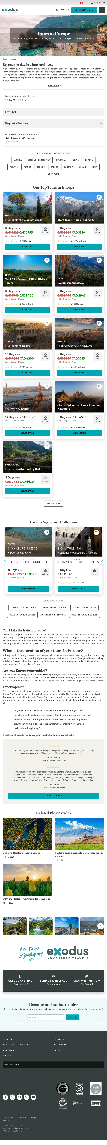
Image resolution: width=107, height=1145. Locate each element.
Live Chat (10, 112)
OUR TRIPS (7, 1056)
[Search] (57, 10)
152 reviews (80, 304)
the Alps (66, 694)
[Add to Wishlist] (47, 197)
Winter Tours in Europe (53, 615)
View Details (27, 247)
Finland (14, 167)
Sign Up (72, 1017)
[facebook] (5, 1097)
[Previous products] (5, 561)
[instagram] (19, 1097)
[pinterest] (26, 1097)
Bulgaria (61, 160)
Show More (53, 174)
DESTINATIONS (60, 1045)
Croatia (75, 160)
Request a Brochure (16, 123)
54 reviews (27, 367)
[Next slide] (100, 926)
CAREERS (57, 1050)
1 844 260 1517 (68, 10)
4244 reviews (28, 138)
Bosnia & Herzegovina (39, 160)
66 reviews (27, 304)
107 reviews (28, 241)
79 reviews (27, 427)
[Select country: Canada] (83, 2)
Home (5, 59)
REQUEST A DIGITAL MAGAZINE (16, 1045)
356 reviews (80, 241)
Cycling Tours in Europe (54, 608)
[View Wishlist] (62, 10)
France (27, 167)
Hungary (68, 167)
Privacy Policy (57, 1026)
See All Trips (53, 503)
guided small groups (47, 674)
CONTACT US (8, 1039)
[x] (12, 1097)
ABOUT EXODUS (9, 1050)
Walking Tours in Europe (22, 615)
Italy (94, 167)
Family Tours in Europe (84, 608)
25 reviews (79, 367)
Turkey (86, 697)
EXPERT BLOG (59, 1039)
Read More (53, 85)
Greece (54, 167)
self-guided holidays (63, 677)
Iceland (82, 167)
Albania (18, 160)
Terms (66, 1026)
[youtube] (33, 1097)
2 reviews (79, 583)
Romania (7, 697)
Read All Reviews (53, 796)
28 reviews (79, 427)
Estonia (89, 160)
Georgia (41, 167)
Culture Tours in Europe (23, 608)
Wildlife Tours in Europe (84, 615)
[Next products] (102, 561)
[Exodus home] (10, 10)
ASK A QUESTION (82, 10)
